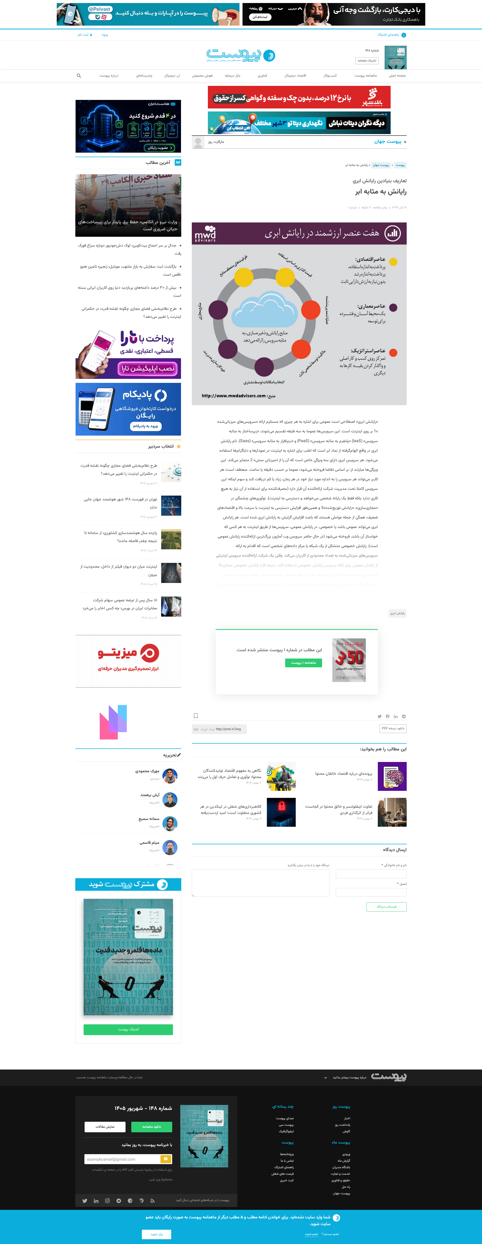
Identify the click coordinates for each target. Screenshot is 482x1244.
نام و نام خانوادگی (395, 865)
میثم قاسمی (149, 843)
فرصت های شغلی (282, 1173)
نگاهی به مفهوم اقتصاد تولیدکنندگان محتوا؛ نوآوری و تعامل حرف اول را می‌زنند (229, 774)
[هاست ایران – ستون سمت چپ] (128, 126)
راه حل (346, 1187)
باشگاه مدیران (341, 1167)
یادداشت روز (342, 1125)
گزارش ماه (344, 1160)
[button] (79, 76)
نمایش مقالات (105, 1127)
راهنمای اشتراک (388, 35)
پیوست (400, 165)
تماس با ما (287, 1160)
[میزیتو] (128, 661)
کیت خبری (287, 1180)
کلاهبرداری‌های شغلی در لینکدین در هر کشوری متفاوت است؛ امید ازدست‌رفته (230, 810)
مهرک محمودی (147, 771)
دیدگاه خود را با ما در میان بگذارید (308, 865)
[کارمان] (128, 718)
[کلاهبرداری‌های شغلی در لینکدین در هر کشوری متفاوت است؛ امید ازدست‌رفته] (281, 825)
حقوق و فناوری (341, 1180)
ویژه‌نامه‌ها (287, 1154)
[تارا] (128, 352)
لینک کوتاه (207, 729)
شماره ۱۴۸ (372, 50)
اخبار (347, 1118)
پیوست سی (286, 1125)
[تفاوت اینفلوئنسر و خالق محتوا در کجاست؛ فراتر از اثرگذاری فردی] (392, 825)
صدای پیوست (285, 1118)
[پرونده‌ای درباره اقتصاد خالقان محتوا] (392, 790)
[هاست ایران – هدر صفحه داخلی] (299, 122)
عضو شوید (311, 1234)
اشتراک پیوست (128, 1029)
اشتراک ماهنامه (367, 60)
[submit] (165, 1159)
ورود (105, 35)
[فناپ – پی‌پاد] (128, 409)
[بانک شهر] (299, 97)
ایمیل (403, 883)
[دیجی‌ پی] (334, 14)
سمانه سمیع (149, 819)
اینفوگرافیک (286, 1131)
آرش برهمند (149, 795)
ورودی (346, 1154)
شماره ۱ (352, 207)
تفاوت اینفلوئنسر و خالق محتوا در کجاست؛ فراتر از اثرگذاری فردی (338, 810)
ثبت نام (83, 35)
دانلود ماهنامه (151, 1127)
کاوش (346, 1131)
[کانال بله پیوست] (148, 14)
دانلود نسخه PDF (393, 728)
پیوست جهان (387, 142)
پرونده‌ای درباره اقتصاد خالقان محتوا (343, 774)
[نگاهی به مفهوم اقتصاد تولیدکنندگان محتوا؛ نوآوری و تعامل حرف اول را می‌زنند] (281, 790)
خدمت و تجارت (340, 1173)
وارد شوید (157, 1234)
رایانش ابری (397, 613)
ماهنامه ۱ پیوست (303, 663)
